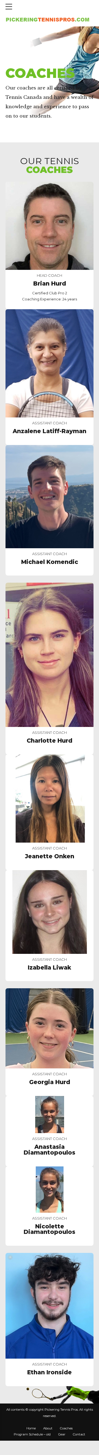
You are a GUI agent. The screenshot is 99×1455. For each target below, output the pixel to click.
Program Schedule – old (32, 1434)
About (48, 1428)
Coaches (66, 1428)
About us (39, 59)
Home (13, 59)
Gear (61, 1434)
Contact (79, 1434)
